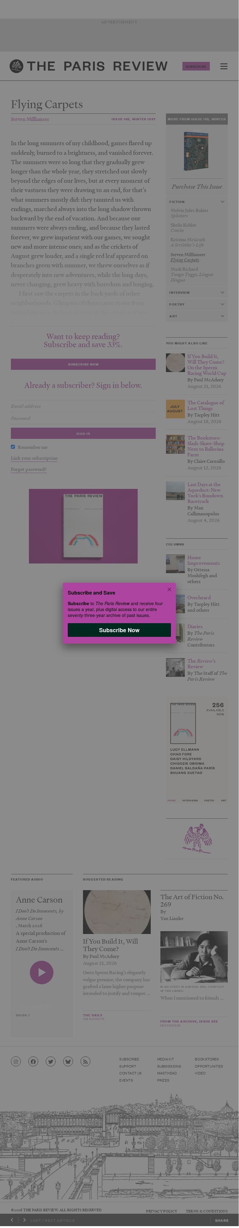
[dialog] (119, 613)
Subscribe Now (119, 630)
